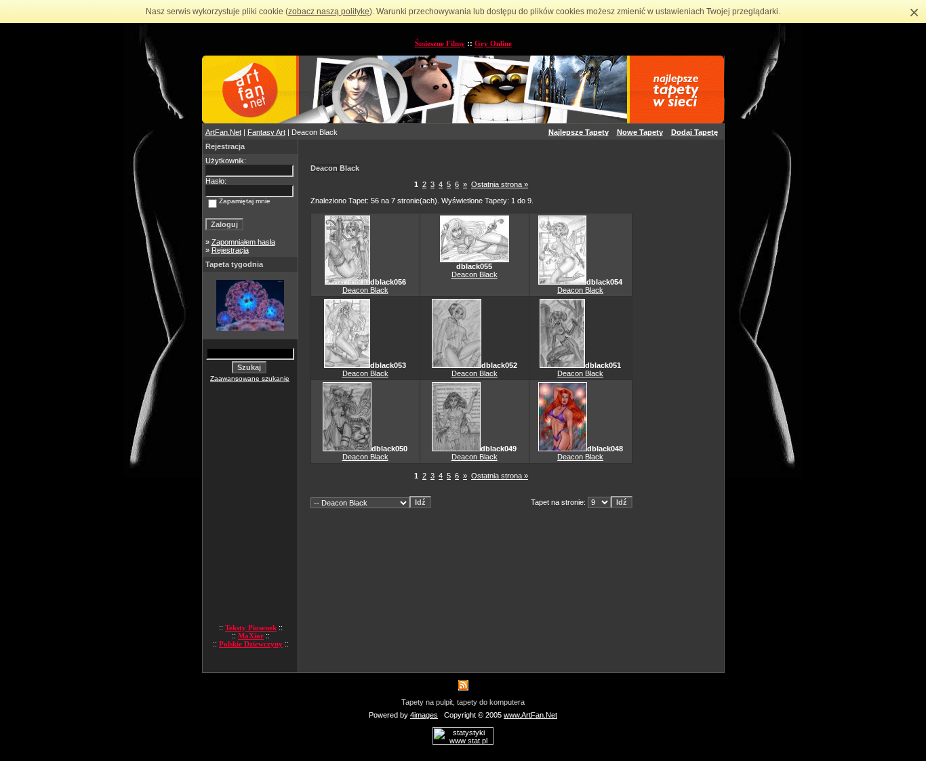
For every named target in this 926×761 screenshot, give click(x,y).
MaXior (251, 636)
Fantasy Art (266, 132)
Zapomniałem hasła (243, 242)
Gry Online (493, 43)
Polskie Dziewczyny (251, 644)
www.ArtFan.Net (530, 715)
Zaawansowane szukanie (249, 378)
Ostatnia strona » (499, 184)
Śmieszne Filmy (440, 43)
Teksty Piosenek (251, 627)
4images (424, 715)
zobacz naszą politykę (328, 11)
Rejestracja (230, 250)
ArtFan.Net (223, 132)
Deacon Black (365, 290)
